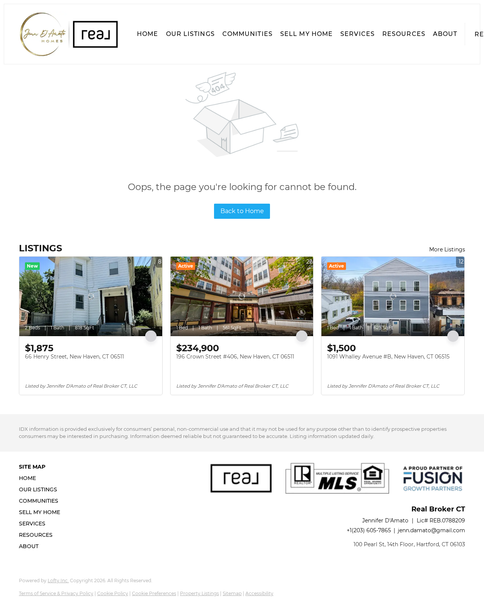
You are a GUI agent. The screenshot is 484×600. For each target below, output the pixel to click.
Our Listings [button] (190, 33)
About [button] (445, 33)
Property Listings (199, 593)
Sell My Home (306, 33)
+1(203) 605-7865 (369, 530)
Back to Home (242, 211)
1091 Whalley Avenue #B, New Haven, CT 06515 (388, 356)
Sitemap (232, 593)
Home (147, 33)
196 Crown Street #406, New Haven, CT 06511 (235, 356)
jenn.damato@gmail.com (431, 530)
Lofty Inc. (58, 580)
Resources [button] (403, 33)
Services (357, 33)
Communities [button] (247, 33)
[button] (68, 34)
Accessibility (259, 593)
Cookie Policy (112, 593)
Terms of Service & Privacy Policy (56, 593)
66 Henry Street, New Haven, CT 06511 (74, 356)
